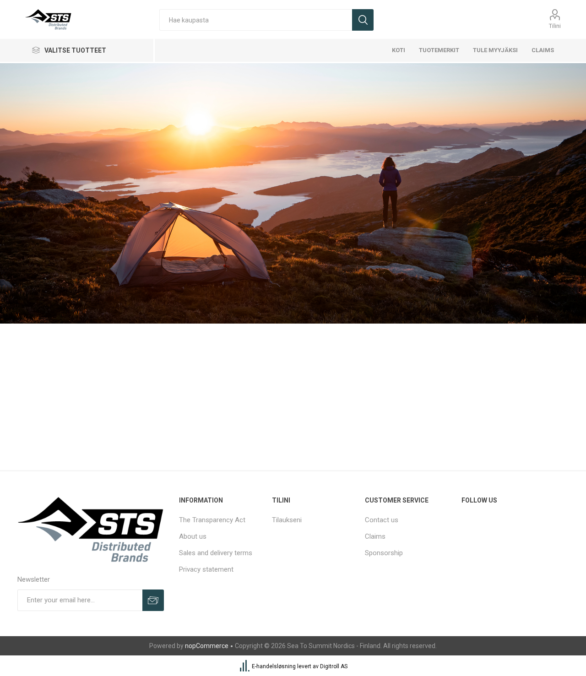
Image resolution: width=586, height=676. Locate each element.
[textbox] (255, 20)
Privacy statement (206, 569)
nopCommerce (206, 645)
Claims (375, 536)
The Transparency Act (212, 520)
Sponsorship (384, 553)
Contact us (381, 520)
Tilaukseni (287, 520)
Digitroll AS (333, 666)
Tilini (555, 25)
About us (192, 536)
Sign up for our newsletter (153, 600)
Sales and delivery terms (215, 553)
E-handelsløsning (274, 666)
